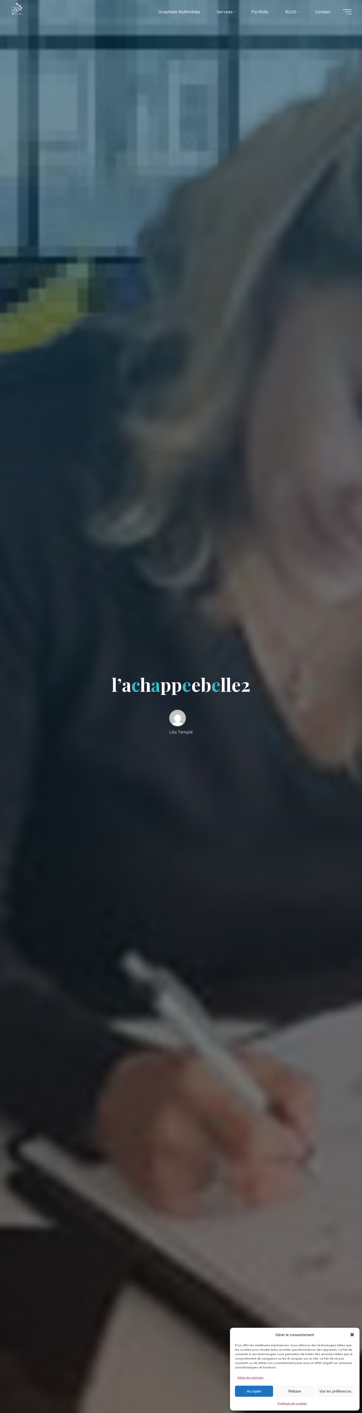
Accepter (254, 1391)
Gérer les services (250, 1377)
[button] (352, 1334)
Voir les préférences (335, 1391)
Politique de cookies (292, 1403)
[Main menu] (347, 11)
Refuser (294, 1391)
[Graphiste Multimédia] (26, 11)
